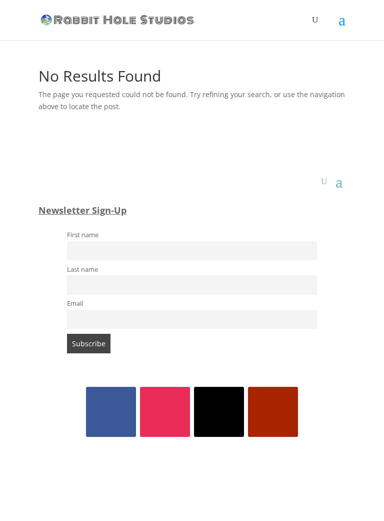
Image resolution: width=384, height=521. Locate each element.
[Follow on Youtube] (273, 412)
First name (82, 235)
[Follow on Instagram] (165, 412)
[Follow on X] (219, 412)
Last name (82, 269)
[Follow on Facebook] (111, 412)
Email (75, 303)
